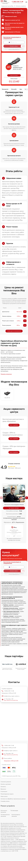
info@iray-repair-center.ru (10, 750)
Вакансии (3, 789)
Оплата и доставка (6, 784)
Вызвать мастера (15, 508)
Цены (21, 89)
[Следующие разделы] (27, 89)
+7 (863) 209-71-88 (17, 1)
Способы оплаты (5, 801)
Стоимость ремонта (6, 781)
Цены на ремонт (14, 75)
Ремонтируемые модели (7, 794)
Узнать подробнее (14, 425)
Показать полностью (6, 374)
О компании (4, 791)
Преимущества (5, 89)
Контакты (3, 786)
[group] (7, 666)
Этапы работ (14, 89)
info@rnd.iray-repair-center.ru (11, 696)
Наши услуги (4, 796)
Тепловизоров (14, 810)
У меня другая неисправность (14, 331)
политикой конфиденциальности (14, 49)
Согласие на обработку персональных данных (13, 798)
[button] (26, 497)
